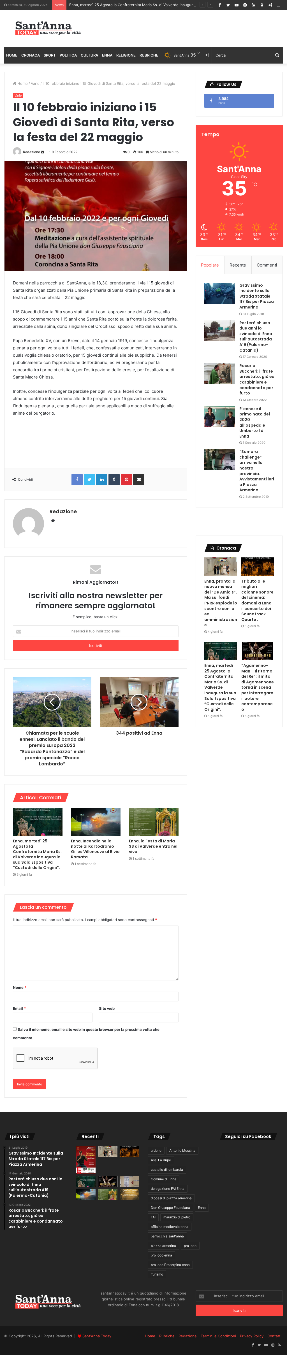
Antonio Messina (182, 1150)
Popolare (210, 265)
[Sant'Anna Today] (47, 28)
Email (19, 1008)
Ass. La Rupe (161, 1160)
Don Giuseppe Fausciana (170, 1208)
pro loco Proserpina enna (170, 1265)
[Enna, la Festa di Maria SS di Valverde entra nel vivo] (154, 822)
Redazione (31, 152)
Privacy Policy (251, 1336)
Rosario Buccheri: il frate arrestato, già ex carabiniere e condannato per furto (256, 379)
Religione (126, 55)
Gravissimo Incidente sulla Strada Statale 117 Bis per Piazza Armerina (256, 296)
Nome (19, 987)
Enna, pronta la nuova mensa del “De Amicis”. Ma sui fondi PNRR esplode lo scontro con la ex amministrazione (220, 603)
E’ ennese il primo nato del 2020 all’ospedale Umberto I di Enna (254, 422)
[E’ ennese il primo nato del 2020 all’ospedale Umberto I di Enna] (219, 416)
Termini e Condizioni (218, 1336)
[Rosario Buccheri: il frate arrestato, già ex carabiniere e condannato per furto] (219, 373)
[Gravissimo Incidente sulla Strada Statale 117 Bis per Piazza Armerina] (219, 293)
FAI (153, 1217)
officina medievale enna (169, 1227)
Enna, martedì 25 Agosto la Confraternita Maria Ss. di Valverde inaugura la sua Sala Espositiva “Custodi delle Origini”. (171, 5)
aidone (156, 1150)
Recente (238, 265)
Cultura (89, 55)
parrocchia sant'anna (167, 1236)
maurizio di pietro (176, 1217)
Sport (50, 55)
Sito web (107, 1008)
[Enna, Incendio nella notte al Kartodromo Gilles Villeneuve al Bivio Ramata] (96, 822)
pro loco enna (161, 1255)
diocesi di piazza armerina (171, 1198)
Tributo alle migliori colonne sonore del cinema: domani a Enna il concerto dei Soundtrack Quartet (257, 600)
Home (11, 55)
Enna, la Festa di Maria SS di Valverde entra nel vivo (153, 846)
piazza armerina (163, 1246)
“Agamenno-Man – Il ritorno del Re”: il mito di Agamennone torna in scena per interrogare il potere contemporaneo (257, 687)
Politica (68, 55)
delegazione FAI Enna (167, 1188)
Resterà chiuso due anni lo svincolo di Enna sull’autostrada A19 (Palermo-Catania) (255, 336)
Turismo (157, 1274)
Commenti (267, 265)
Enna (107, 55)
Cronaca (30, 55)
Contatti (274, 1336)
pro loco (190, 1246)
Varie (35, 83)
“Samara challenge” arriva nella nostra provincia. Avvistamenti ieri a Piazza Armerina (256, 471)
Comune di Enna (163, 1179)
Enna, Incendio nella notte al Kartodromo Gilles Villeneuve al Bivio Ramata (95, 849)
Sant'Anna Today (96, 1336)
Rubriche (149, 55)
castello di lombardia (167, 1169)
